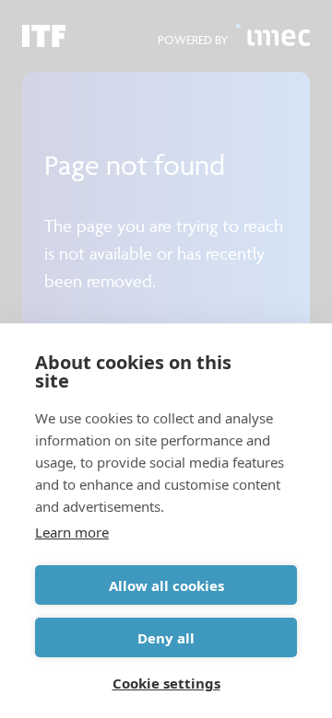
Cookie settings (166, 683)
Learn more (72, 532)
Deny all (166, 638)
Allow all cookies (166, 585)
